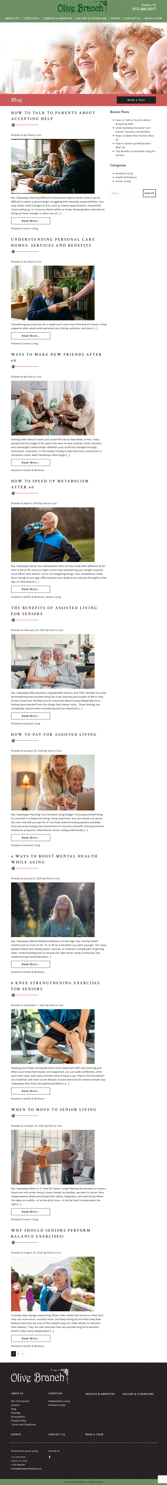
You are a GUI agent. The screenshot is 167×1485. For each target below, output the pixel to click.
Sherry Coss (34, 135)
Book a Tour (153, 18)
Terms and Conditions (23, 1424)
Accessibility (18, 1416)
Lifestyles (31, 18)
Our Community (20, 1401)
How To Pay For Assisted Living (54, 734)
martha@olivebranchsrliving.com (26, 1468)
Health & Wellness (33, 470)
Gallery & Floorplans (91, 18)
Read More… (31, 221)
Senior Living (30, 228)
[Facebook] (49, 1457)
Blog (13, 1408)
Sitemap (15, 1412)
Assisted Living (31, 723)
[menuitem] (12, 18)
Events (115, 18)
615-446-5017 (144, 8)
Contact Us (132, 18)
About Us (11, 18)
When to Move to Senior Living (54, 1109)
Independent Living (59, 1401)
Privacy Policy (18, 1420)
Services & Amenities (58, 18)
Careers (15, 1405)
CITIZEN (78, 1482)
